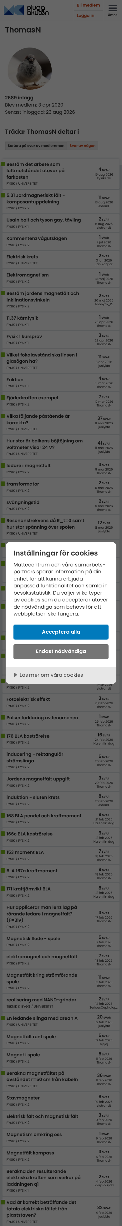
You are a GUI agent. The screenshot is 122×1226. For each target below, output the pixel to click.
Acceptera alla (61, 631)
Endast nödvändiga (61, 651)
